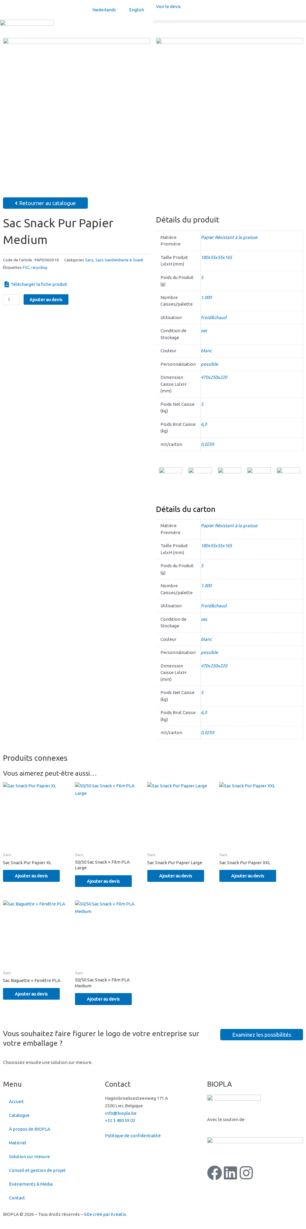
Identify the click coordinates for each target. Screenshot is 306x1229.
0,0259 (207, 444)
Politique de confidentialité (133, 1135)
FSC (26, 267)
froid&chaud (214, 317)
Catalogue (19, 1115)
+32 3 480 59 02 (120, 1120)
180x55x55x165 (216, 257)
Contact (17, 1197)
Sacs (89, 259)
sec (204, 330)
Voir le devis (168, 6)
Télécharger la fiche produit (38, 284)
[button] (229, 21)
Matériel (17, 1142)
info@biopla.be (121, 1113)
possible (209, 364)
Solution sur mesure (29, 1156)
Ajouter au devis (46, 299)
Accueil (16, 1101)
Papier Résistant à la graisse (229, 237)
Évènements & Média (31, 1184)
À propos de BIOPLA (29, 1129)
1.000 (206, 297)
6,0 (204, 424)
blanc (206, 350)
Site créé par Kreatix (105, 1214)
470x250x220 (214, 377)
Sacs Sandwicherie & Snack (119, 259)
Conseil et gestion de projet (37, 1170)
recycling (39, 267)
